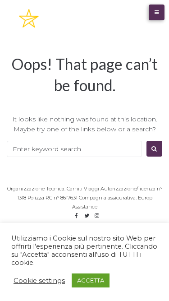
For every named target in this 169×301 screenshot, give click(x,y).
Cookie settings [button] (39, 281)
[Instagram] (96, 215)
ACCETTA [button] (90, 280)
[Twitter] (86, 215)
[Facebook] (76, 215)
